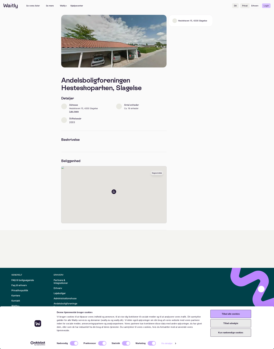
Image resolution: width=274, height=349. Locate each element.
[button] (114, 192)
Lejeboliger (60, 293)
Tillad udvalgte (230, 323)
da (235, 5)
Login (266, 5)
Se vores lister (33, 6)
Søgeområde (157, 173)
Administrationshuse (65, 298)
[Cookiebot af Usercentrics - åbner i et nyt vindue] (37, 343)
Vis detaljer (167, 343)
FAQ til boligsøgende (22, 280)
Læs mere (74, 111)
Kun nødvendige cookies (230, 332)
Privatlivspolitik (19, 290)
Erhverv (254, 5)
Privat (245, 5)
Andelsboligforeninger (65, 305)
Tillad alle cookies (231, 314)
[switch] (102, 343)
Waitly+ (63, 6)
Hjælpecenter (76, 6)
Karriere (15, 295)
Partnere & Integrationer (61, 281)
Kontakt (15, 300)
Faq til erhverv (19, 285)
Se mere (50, 6)
